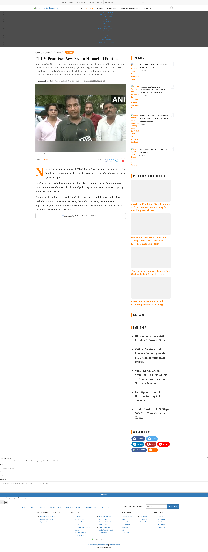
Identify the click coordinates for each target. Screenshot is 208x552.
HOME (23, 507)
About (64, 2)
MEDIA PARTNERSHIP (74, 507)
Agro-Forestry (106, 12)
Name (2, 464)
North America (104, 527)
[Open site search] (172, 8)
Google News (140, 450)
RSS (154, 450)
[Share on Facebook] (106, 160)
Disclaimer (92, 545)
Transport (106, 40)
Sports (106, 38)
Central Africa (80, 533)
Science (106, 33)
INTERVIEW (147, 8)
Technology (106, 17)
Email (2, 472)
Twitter (153, 439)
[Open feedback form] (6, 502)
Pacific (78, 516)
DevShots (143, 516)
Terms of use (103, 545)
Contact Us (109, 2)
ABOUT (32, 507)
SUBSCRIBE (173, 506)
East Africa (79, 535)
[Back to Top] (2, 502)
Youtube (165, 444)
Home (39, 52)
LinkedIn (139, 444)
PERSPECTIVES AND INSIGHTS (130, 8)
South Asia (79, 519)
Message (3, 479)
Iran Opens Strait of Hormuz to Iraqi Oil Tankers (147, 396)
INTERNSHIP (91, 507)
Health (106, 31)
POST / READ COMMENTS (86, 215)
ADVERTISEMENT (55, 507)
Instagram (161, 525)
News (48, 52)
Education (106, 21)
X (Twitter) (162, 519)
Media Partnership (95, 2)
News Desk (144, 522)
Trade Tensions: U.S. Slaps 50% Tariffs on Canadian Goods (152, 413)
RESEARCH (100, 8)
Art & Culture (106, 14)
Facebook (139, 439)
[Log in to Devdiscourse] (143, 2)
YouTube (161, 522)
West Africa (103, 519)
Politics (106, 26)
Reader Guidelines (47, 519)
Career (71, 2)
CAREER (42, 507)
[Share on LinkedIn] (117, 160)
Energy (106, 24)
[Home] (81, 8)
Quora (152, 444)
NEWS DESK (89, 8)
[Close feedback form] (207, 458)
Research (143, 519)
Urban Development (106, 42)
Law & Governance (106, 28)
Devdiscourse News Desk (44, 81)
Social (106, 35)
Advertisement (82, 2)
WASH (106, 45)
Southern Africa (105, 516)
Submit (104, 495)
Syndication (44, 522)
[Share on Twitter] (111, 160)
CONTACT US (105, 507)
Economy (106, 19)
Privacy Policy (114, 545)
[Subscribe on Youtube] (123, 160)
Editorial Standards (47, 516)
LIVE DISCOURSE (112, 8)
